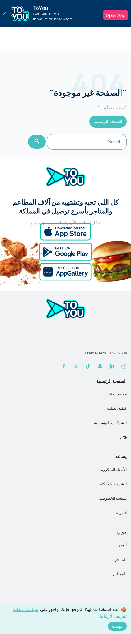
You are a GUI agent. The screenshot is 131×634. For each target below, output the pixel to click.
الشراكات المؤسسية (110, 423)
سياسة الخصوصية (113, 498)
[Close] (5, 13)
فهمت (117, 626)
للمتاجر (121, 559)
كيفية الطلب (117, 408)
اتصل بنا (120, 513)
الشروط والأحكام (113, 484)
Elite (123, 437)
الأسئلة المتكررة (114, 469)
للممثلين (120, 574)
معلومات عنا (117, 394)
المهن (122, 545)
